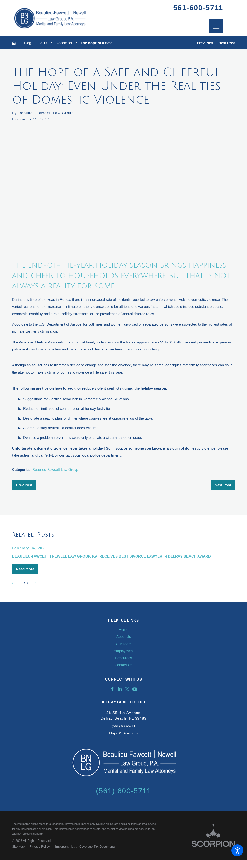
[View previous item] (14, 583)
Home (123, 630)
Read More (25, 569)
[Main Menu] (216, 26)
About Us (123, 637)
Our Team (123, 644)
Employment (124, 651)
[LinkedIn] (120, 689)
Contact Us (123, 665)
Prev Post (24, 485)
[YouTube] (134, 689)
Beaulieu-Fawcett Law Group (55, 470)
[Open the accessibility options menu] (237, 850)
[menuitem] (123, 629)
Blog (27, 43)
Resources (123, 658)
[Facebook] (112, 689)
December (64, 43)
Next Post (223, 485)
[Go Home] (16, 43)
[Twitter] (127, 689)
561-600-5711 (198, 7)
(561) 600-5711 (123, 726)
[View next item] (34, 583)
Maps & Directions (123, 733)
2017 (43, 43)
